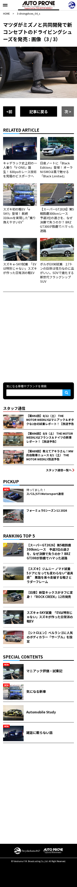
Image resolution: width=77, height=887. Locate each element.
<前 (9, 111)
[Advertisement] (38, 336)
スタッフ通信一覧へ (59, 470)
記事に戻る (38, 111)
